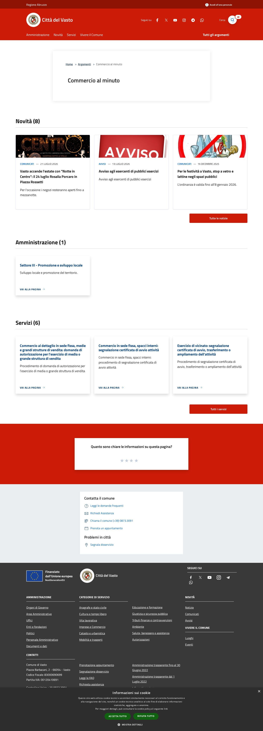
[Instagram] (182, 19)
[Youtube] (173, 19)
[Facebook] (155, 19)
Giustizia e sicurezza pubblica (150, 614)
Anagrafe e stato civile (92, 607)
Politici (30, 633)
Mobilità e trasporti (91, 640)
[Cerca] (232, 20)
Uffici (29, 620)
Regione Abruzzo (36, 5)
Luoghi (189, 638)
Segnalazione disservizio (94, 671)
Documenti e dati (36, 646)
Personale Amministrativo (42, 640)
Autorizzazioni (141, 639)
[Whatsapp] (200, 19)
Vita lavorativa (88, 620)
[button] (131, 724)
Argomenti (84, 64)
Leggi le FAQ (86, 678)
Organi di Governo (37, 607)
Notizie (189, 607)
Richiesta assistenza (91, 684)
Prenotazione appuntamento (96, 665)
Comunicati (27, 164)
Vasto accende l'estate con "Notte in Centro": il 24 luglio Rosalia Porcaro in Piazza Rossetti (48, 176)
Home (69, 64)
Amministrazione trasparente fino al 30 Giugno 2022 (156, 667)
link (166, 708)
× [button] (259, 691)
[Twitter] (164, 19)
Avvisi (102, 164)
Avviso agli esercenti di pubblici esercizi (129, 171)
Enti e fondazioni (36, 627)
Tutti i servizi (219, 409)
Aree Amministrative (39, 614)
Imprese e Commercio (92, 627)
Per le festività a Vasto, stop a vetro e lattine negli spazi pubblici (205, 173)
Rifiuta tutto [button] (145, 716)
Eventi (189, 644)
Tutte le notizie (218, 218)
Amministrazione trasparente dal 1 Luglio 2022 (153, 679)
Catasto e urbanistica (92, 633)
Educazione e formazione (147, 607)
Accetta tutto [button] (118, 716)
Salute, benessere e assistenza (150, 633)
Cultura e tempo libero (92, 614)
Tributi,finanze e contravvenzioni (152, 620)
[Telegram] (191, 19)
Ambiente (138, 626)
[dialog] (131, 709)
